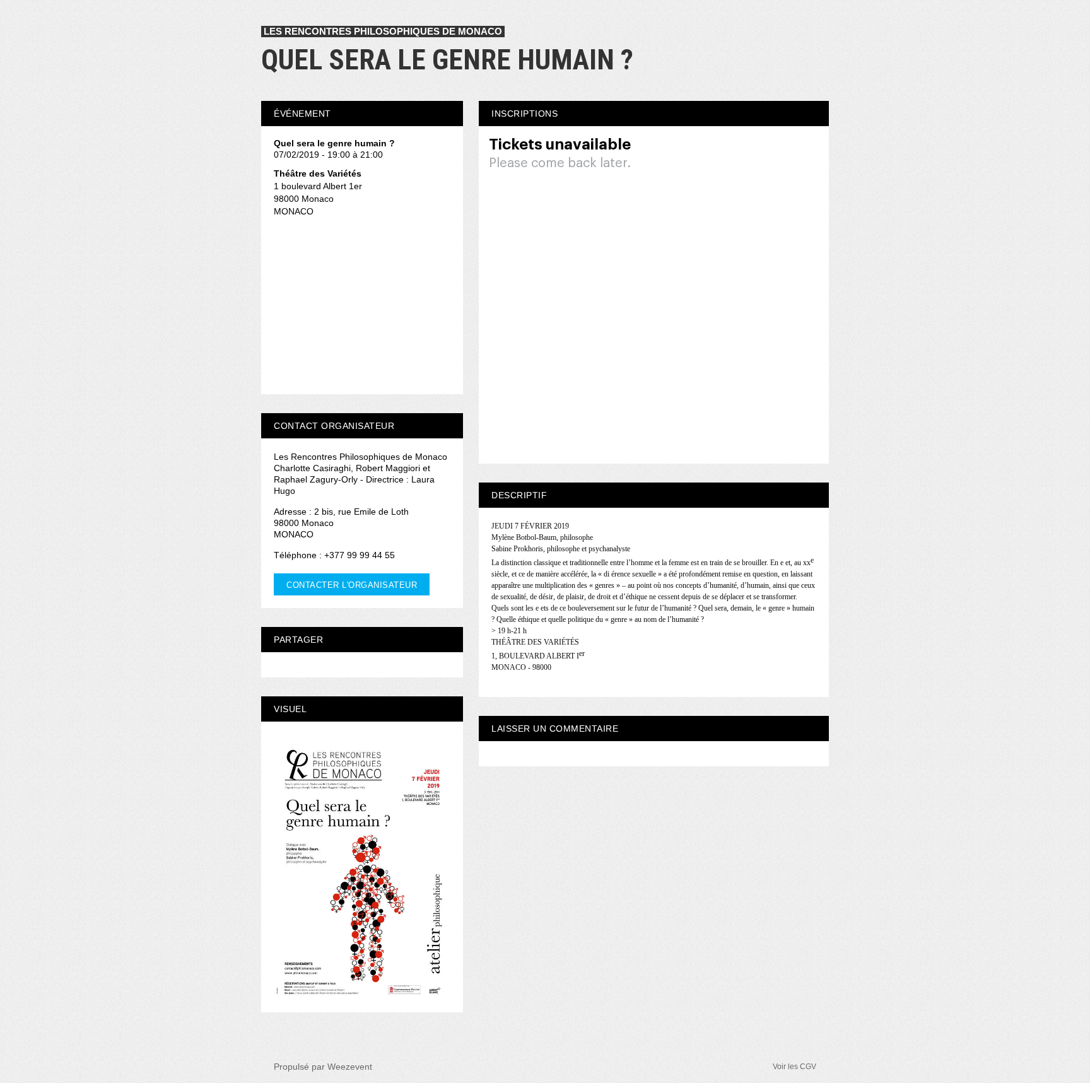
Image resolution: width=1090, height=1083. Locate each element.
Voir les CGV (794, 1066)
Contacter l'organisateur (351, 585)
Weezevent (349, 1067)
